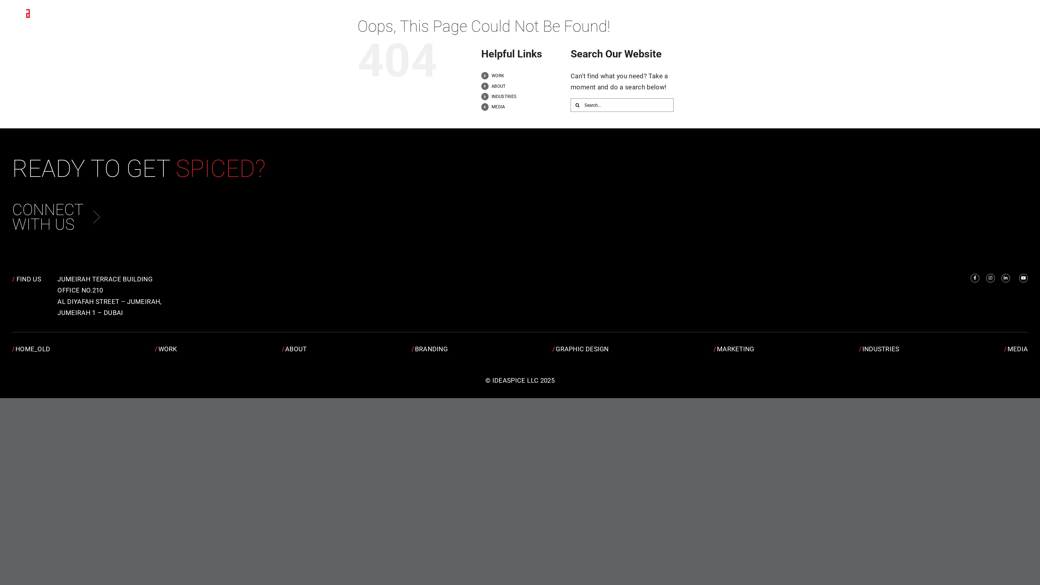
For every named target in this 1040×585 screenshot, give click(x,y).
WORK (498, 75)
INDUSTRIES (504, 96)
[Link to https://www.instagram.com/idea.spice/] (990, 278)
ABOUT (499, 86)
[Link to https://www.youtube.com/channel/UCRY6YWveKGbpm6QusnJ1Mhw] (1023, 278)
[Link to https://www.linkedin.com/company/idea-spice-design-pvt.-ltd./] (1006, 278)
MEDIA (498, 106)
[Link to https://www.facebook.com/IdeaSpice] (975, 278)
